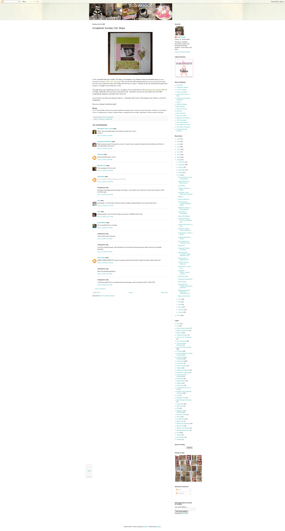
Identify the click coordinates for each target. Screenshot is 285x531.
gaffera (146, 526)
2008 (178, 160)
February (181, 309)
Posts (179, 490)
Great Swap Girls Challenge (181, 375)
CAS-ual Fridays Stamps (183, 347)
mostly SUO (180, 404)
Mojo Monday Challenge (183, 400)
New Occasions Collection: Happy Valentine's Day (184, 254)
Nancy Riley (101, 257)
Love (177, 395)
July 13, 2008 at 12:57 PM (105, 217)
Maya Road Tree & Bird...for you (183, 182)
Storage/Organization (182, 430)
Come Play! (181, 185)
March (180, 307)
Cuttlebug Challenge (182, 370)
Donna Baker (101, 222)
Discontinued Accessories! (182, 212)
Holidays (179, 383)
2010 (178, 154)
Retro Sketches (181, 113)
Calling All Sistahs (181, 335)
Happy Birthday (181, 381)
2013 (178, 147)
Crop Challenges (181, 366)
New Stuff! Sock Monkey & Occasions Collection (185, 286)
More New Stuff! (183, 276)
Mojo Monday (180, 106)
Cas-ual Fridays (181, 341)
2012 (178, 149)
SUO (177, 432)
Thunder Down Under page (112, 81)
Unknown (100, 154)
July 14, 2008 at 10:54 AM (105, 263)
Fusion (178, 102)
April (179, 304)
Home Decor (180, 385)
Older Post (164, 292)
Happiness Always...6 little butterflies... (184, 208)
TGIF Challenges (181, 120)
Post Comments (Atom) (108, 296)
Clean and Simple (181, 92)
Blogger (158, 526)
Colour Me (179, 85)
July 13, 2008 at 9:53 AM (104, 159)
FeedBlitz (185, 513)
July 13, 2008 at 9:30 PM (104, 239)
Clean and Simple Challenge (181, 358)
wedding (179, 439)
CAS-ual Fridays (181, 90)
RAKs (178, 408)
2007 (178, 315)
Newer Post (96, 292)
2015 (178, 141)
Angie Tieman (103, 117)
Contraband (101, 119)
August (180, 172)
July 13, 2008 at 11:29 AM (105, 181)
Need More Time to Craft (105, 128)
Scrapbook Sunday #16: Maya (184, 249)
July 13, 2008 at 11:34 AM (105, 194)
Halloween (179, 378)
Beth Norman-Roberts (104, 141)
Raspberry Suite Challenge (181, 411)
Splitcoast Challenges (183, 118)
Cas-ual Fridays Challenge (181, 344)
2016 (178, 139)
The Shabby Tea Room (183, 124)
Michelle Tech (101, 165)
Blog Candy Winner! (184, 296)
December (181, 162)
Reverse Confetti (181, 115)
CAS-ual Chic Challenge (183, 337)
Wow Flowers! (182, 282)
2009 (178, 157)
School (178, 417)
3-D (177, 326)
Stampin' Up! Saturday (183, 428)
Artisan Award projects (183, 328)
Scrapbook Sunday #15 (185, 279)
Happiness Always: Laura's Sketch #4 (184, 229)
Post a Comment (100, 289)
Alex (98, 211)
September (181, 170)
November (181, 164)
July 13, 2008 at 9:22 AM (104, 148)
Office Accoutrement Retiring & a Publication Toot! (184, 291)
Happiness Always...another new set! (184, 272)
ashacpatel (100, 176)
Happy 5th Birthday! (184, 216)
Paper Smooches (181, 109)
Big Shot (179, 333)
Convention (179, 363)
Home (130, 292)
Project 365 (179, 406)
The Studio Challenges (183, 127)
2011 (178, 152)
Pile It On (179, 111)
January (181, 312)
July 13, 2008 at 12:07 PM (105, 205)
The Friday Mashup (182, 122)
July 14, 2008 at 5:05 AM (104, 252)
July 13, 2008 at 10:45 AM (105, 170)
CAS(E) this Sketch (182, 87)
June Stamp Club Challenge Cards (184, 242)
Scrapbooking (108, 119)
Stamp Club (180, 426)
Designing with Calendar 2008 (154, 90)
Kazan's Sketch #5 (183, 199)
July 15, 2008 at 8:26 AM (104, 274)
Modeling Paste (181, 398)
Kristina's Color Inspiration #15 (183, 259)
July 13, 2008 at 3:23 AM (104, 135)
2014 (178, 144)
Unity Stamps (180, 437)
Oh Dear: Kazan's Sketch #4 (183, 263)
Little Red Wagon (181, 104)
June (180, 299)
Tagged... (181, 196)
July (179, 175)
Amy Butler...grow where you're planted (185, 193)
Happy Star (181, 245)
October (180, 167)
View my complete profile (182, 52)
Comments (180, 493)
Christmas (179, 351)
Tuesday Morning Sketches (181, 130)
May (179, 302)
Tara (98, 200)
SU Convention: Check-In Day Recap (185, 178)
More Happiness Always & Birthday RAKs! (184, 203)
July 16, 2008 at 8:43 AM (104, 285)
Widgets (89, 476)
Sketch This (179, 421)
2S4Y (178, 323)
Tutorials (179, 435)
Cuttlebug (179, 368)
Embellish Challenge (182, 372)
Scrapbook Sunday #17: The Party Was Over (185, 220)
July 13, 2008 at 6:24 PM (104, 228)
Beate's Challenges (182, 330)
